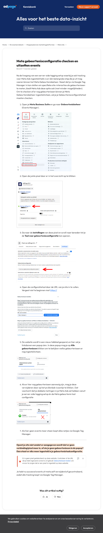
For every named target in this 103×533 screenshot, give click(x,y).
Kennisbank (29, 6)
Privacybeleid (13, 521)
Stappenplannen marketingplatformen (40, 45)
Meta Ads (61, 45)
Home (4, 45)
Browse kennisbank (16, 45)
